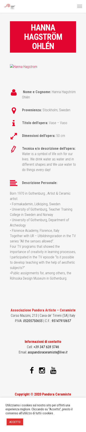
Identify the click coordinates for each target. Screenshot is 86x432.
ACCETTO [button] (15, 422)
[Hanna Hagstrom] (23, 67)
